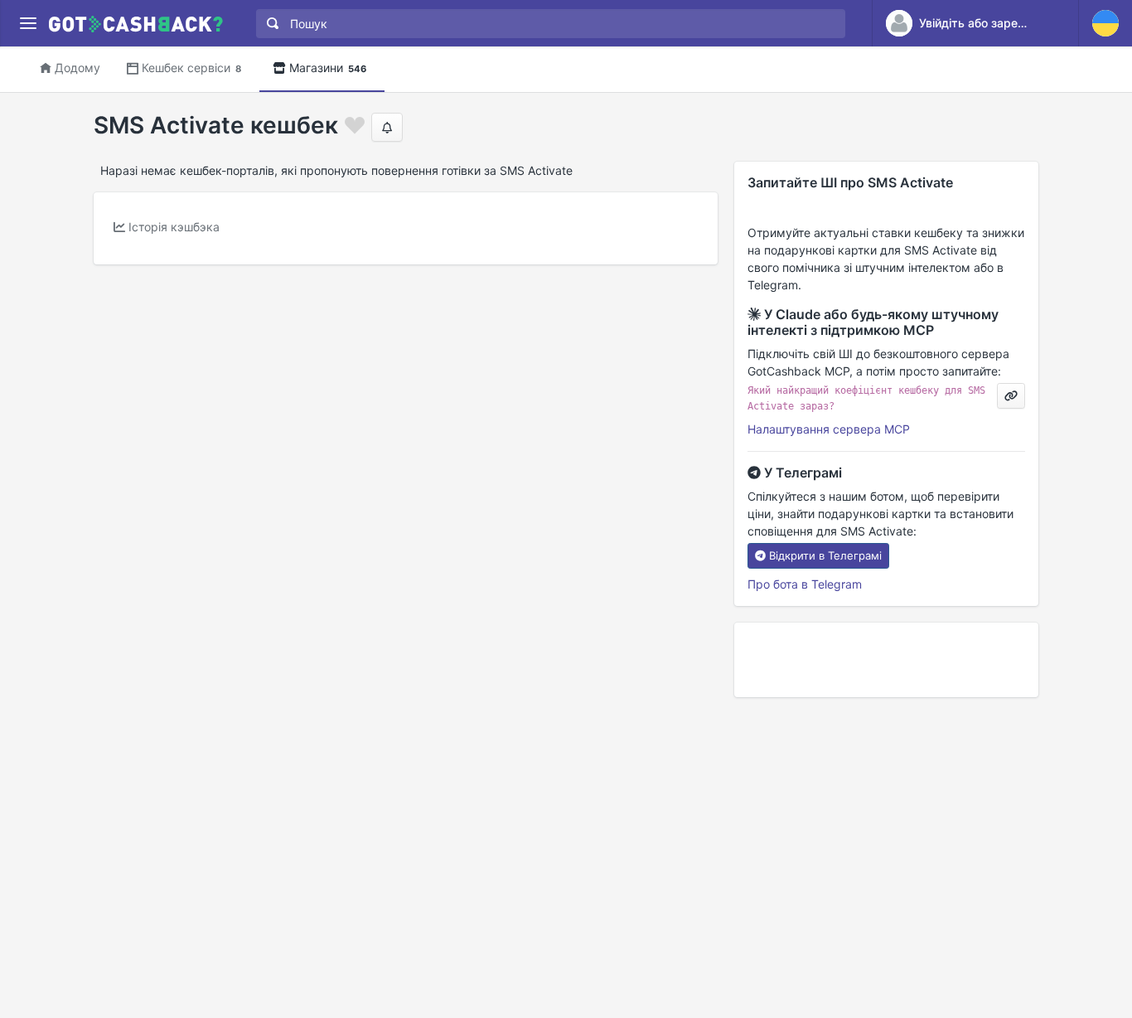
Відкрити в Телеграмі (825, 555)
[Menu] (27, 23)
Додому (77, 68)
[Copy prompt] (1011, 396)
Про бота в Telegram (804, 584)
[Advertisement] (886, 660)
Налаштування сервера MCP (828, 429)
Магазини (327, 68)
